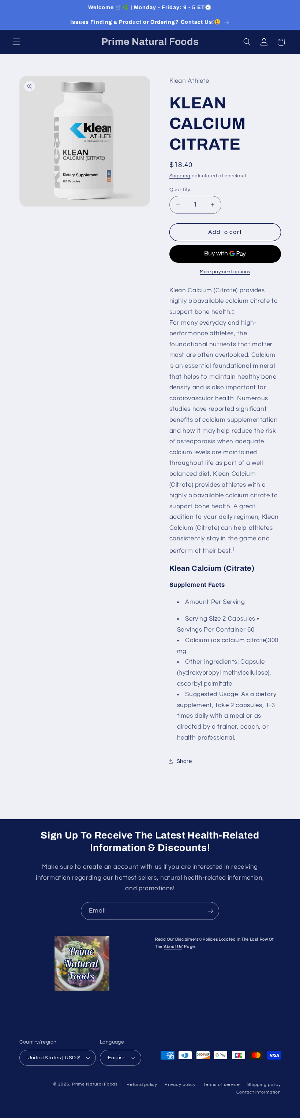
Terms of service (221, 1085)
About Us (173, 947)
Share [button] (184, 761)
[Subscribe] (210, 911)
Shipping (180, 176)
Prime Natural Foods (95, 1084)
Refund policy (142, 1085)
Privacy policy (180, 1085)
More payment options (225, 272)
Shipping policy (264, 1085)
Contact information (258, 1092)
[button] (16, 42)
